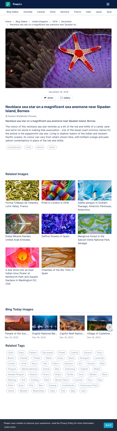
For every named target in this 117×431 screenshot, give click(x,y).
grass (60, 358)
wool (104, 374)
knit (23, 380)
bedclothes (38, 390)
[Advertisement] (58, 162)
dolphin (84, 369)
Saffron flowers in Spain (55, 236)
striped (33, 374)
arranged (84, 358)
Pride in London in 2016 (55, 202)
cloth (28, 147)
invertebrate (14, 147)
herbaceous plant (89, 385)
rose (21, 385)
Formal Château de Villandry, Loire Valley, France (22, 204)
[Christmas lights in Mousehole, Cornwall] (8, 58)
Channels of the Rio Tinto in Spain (58, 271)
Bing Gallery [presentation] (13, 11)
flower (61, 352)
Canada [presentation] (41, 11)
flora (99, 352)
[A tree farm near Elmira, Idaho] (109, 58)
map (73, 390)
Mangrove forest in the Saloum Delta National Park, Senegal (94, 240)
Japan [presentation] (99, 11)
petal (10, 385)
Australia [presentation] (27, 11)
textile (70, 374)
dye (90, 380)
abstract (68, 363)
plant (21, 352)
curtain (11, 363)
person (46, 374)
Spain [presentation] (109, 11)
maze (71, 358)
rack (34, 363)
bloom (11, 358)
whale (97, 369)
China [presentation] (52, 11)
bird (57, 369)
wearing (12, 380)
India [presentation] (88, 11)
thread (36, 358)
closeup (52, 385)
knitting (35, 380)
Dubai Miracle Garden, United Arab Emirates (18, 238)
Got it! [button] (108, 425)
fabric (56, 363)
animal (40, 147)
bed (102, 363)
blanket (23, 390)
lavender (99, 358)
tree (63, 390)
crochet (78, 380)
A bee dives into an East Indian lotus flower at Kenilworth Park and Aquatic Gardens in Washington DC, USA (21, 276)
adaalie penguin (16, 374)
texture (91, 363)
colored (23, 358)
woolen (93, 374)
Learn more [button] (10, 427)
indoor (52, 147)
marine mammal (29, 369)
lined (23, 363)
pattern (33, 352)
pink (31, 385)
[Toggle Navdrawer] (108, 4)
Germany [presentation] (64, 11)
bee (41, 385)
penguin (12, 369)
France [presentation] (77, 11)
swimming (70, 369)
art (80, 363)
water (49, 358)
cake (52, 390)
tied (45, 363)
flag (99, 380)
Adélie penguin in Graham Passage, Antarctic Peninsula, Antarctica (95, 206)
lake (83, 390)
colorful (74, 352)
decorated (47, 352)
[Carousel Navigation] (58, 329)
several (87, 352)
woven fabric (62, 380)
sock (81, 374)
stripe (58, 374)
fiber (46, 380)
